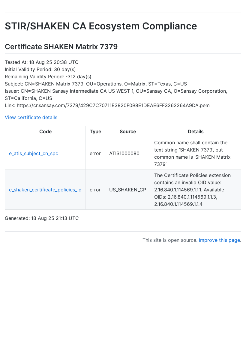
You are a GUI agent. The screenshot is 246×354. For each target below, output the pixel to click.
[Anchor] (121, 46)
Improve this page (219, 240)
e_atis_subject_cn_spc (33, 153)
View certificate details (31, 117)
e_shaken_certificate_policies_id (45, 190)
